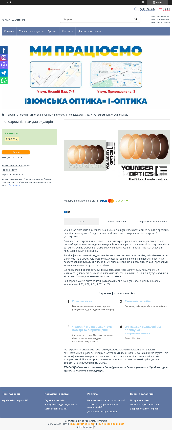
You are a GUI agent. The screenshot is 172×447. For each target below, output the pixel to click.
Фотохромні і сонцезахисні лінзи (72, 114)
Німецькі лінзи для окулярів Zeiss (62, 404)
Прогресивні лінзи (139, 400)
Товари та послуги (29, 31)
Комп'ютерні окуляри (56, 408)
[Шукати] (136, 19)
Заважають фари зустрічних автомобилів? (102, 406)
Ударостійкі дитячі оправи (144, 408)
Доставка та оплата (89, 31)
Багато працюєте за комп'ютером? (106, 400)
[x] (69, 212)
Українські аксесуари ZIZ (15, 400)
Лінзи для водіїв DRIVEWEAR (144, 404)
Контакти (67, 31)
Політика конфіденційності (111, 423)
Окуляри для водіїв (55, 400)
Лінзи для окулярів (40, 114)
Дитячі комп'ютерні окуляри (102, 411)
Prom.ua (102, 420)
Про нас (52, 31)
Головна (9, 31)
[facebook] (65, 212)
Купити (15, 152)
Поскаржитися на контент (82, 423)
